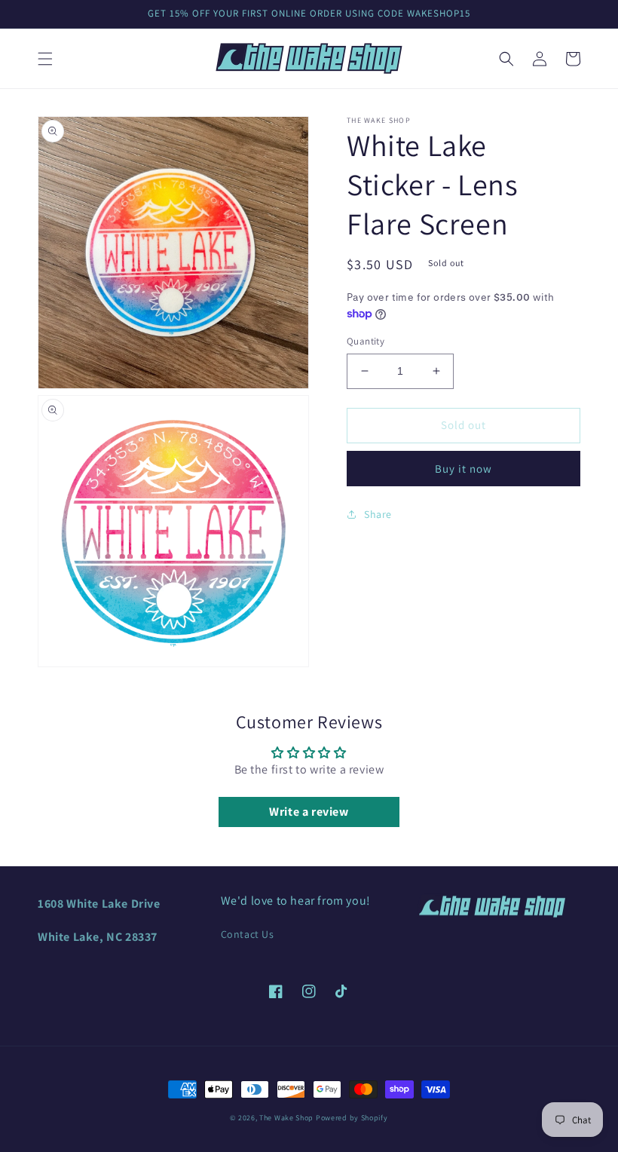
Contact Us (247, 934)
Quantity (365, 341)
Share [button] (378, 514)
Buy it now (463, 468)
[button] (45, 58)
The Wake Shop (286, 1118)
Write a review (308, 812)
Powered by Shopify (352, 1118)
